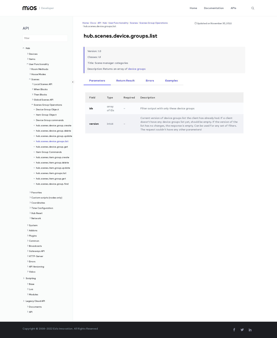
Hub (28, 48)
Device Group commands (50, 120)
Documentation (214, 8)
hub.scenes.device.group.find (52, 183)
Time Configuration (42, 208)
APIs (234, 8)
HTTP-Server (36, 256)
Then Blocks (40, 94)
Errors (32, 261)
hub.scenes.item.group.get (51, 178)
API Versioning (36, 266)
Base (31, 284)
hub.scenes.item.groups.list (51, 173)
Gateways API (37, 251)
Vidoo (32, 271)
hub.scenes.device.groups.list (52, 141)
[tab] (97, 80)
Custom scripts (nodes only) (46, 197)
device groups (137, 68)
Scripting (31, 278)
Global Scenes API (43, 99)
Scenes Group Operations (48, 104)
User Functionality (39, 64)
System (33, 225)
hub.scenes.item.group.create (52, 157)
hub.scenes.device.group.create (53, 125)
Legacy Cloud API (35, 301)
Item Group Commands (49, 152)
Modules (33, 294)
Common (34, 240)
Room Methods (39, 69)
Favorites (36, 192)
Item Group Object (46, 114)
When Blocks (41, 89)
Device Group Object (47, 109)
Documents (35, 306)
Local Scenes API (43, 84)
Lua (31, 289)
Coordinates (38, 202)
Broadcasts (35, 246)
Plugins (33, 235)
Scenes (35, 79)
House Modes (38, 74)
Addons (33, 230)
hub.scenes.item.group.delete (52, 162)
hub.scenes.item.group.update (53, 167)
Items (32, 59)
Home (194, 8)
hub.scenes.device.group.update (54, 136)
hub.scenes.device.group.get (52, 146)
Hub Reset (36, 213)
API (30, 311)
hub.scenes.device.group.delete (53, 130)
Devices (33, 53)
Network (36, 218)
